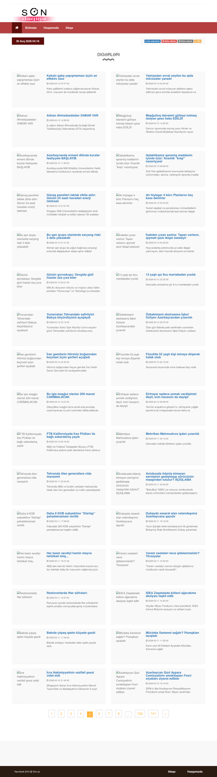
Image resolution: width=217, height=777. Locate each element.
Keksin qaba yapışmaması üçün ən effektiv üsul (72, 77)
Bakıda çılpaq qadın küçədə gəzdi (71, 632)
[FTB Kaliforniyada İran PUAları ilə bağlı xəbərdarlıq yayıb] (29, 439)
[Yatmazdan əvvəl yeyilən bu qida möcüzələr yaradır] (128, 79)
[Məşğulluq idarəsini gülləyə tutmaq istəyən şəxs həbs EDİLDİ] (128, 121)
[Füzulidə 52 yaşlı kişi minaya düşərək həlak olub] (128, 358)
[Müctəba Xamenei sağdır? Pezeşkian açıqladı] (128, 636)
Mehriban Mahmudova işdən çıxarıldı (172, 433)
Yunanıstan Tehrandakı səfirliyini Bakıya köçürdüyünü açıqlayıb (70, 316)
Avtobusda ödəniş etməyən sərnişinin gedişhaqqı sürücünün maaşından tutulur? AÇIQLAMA (170, 476)
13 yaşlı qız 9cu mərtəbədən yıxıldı (171, 274)
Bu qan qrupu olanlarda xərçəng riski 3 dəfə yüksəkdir (74, 236)
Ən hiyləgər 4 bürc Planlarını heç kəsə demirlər (169, 196)
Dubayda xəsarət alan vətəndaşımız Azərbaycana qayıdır (171, 515)
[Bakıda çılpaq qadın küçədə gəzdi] (29, 634)
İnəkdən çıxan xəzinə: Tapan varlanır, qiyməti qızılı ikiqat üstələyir (172, 236)
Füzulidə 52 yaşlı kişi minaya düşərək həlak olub (173, 356)
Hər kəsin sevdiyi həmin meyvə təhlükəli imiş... (69, 554)
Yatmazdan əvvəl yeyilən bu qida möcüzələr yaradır (169, 77)
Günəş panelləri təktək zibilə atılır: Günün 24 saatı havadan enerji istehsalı (71, 198)
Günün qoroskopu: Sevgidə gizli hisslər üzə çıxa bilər (70, 276)
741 (153, 713)
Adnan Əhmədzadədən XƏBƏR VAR (72, 115)
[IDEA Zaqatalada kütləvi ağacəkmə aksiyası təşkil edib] (128, 597)
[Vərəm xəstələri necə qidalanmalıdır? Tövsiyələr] (128, 559)
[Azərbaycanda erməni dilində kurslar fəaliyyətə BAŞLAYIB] (29, 161)
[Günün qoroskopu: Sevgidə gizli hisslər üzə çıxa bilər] (29, 280)
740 (140, 713)
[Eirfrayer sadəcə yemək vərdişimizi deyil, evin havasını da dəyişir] (128, 400)
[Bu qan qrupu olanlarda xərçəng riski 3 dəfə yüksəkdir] (29, 240)
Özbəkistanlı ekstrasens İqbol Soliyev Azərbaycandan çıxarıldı (169, 316)
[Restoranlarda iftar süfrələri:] (29, 595)
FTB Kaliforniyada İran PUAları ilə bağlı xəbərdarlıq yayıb (71, 435)
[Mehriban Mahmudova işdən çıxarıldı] (128, 438)
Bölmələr (31, 28)
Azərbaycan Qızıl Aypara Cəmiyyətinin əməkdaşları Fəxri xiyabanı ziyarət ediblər (168, 675)
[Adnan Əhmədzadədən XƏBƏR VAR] (29, 119)
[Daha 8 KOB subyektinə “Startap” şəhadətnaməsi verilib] (29, 519)
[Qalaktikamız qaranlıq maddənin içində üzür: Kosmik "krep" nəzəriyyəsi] (128, 161)
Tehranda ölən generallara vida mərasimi (69, 475)
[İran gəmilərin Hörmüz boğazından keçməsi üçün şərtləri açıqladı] (29, 360)
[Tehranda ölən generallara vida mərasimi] (29, 477)
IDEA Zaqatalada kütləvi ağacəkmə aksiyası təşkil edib (171, 594)
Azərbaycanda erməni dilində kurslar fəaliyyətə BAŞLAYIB (73, 157)
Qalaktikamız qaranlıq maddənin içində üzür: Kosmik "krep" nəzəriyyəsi (169, 158)
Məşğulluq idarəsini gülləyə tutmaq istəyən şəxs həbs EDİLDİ (171, 117)
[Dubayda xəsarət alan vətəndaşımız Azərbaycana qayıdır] (128, 519)
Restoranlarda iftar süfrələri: (67, 592)
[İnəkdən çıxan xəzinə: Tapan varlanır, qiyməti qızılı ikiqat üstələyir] (128, 240)
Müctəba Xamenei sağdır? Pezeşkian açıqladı (172, 634)
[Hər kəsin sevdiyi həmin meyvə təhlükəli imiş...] (29, 557)
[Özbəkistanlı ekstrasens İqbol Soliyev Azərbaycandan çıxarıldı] (128, 322)
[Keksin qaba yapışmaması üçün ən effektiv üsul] (29, 79)
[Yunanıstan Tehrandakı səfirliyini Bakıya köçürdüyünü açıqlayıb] (29, 322)
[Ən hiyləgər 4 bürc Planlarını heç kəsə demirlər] (128, 199)
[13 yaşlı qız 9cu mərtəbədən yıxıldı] (128, 276)
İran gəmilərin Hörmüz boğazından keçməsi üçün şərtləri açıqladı (72, 356)
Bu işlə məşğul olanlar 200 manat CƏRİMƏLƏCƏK (71, 395)
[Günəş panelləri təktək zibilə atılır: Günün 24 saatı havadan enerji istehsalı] (29, 203)
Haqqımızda (51, 28)
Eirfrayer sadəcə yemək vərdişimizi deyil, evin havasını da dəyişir (171, 395)
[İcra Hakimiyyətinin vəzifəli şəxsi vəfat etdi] (29, 678)
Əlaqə (69, 28)
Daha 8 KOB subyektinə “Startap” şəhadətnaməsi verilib (71, 515)
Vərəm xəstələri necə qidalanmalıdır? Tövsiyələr (173, 554)
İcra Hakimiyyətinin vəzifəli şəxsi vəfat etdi (70, 674)
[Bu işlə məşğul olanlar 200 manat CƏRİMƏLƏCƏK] (29, 398)
